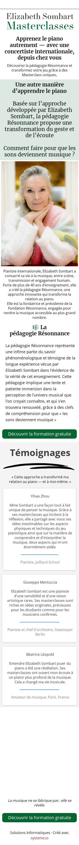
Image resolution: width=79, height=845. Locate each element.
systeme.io (39, 838)
